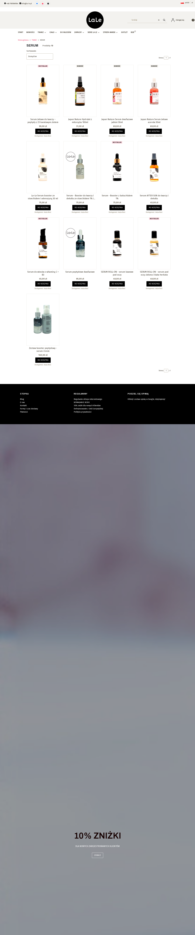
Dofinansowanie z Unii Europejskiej (88, 409)
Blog (22, 399)
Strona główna (23, 40)
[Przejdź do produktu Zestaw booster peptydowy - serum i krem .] (43, 320)
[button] (164, 20)
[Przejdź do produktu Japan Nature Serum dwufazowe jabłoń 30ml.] (117, 91)
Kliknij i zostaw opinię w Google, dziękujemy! (146, 399)
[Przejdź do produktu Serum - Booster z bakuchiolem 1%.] (117, 167)
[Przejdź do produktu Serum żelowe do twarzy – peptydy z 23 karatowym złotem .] (43, 91)
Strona (161, 58)
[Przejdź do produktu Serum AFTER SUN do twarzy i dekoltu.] (154, 167)
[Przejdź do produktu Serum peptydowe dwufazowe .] (80, 243)
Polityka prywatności (82, 412)
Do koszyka (43, 131)
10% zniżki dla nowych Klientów (87, 405)
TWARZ (34, 40)
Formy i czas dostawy (29, 409)
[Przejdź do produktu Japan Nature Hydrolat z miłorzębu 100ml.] (80, 91)
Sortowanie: (31, 51)
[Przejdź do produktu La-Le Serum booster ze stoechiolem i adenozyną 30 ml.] (43, 167)
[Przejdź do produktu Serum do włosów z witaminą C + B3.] (43, 243)
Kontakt (23, 405)
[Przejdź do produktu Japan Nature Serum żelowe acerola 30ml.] (154, 91)
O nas (22, 402)
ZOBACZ (97, 855)
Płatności (24, 412)
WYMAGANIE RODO (82, 402)
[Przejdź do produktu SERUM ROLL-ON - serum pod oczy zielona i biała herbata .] (154, 243)
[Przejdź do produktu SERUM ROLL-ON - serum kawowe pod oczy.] (117, 243)
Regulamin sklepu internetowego (88, 399)
